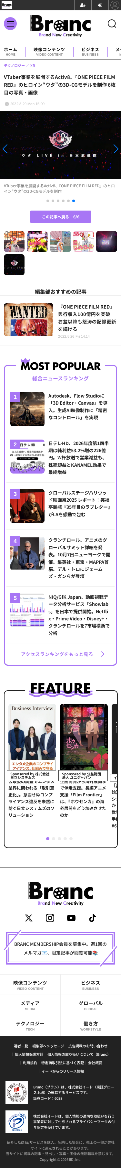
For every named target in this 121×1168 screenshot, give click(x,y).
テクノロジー (30, 1025)
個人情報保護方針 (29, 1054)
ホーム (10, 52)
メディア (30, 1005)
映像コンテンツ (49, 52)
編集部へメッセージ (48, 1045)
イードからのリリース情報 (63, 1071)
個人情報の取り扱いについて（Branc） (79, 1054)
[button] (18, 150)
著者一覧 (21, 1045)
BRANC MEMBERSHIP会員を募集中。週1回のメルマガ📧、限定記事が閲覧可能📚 (60, 948)
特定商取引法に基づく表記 (62, 1062)
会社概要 (95, 1062)
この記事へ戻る (60, 216)
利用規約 (30, 1062)
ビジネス (90, 52)
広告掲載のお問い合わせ (87, 1045)
